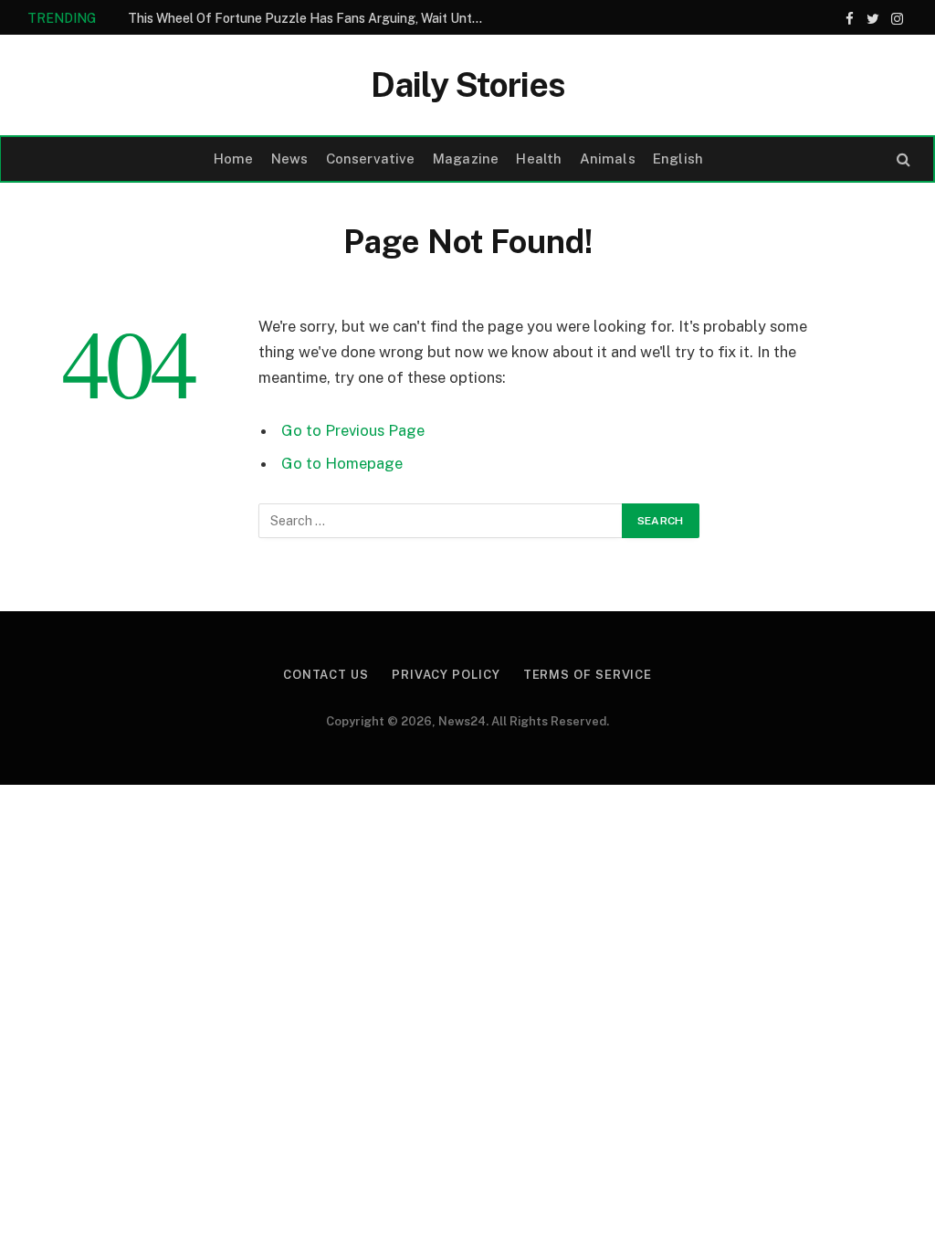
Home (234, 158)
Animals (608, 158)
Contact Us (326, 675)
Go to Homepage (342, 463)
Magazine (466, 158)
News (290, 158)
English (678, 158)
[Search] (901, 159)
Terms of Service (588, 675)
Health (539, 158)
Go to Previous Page (353, 430)
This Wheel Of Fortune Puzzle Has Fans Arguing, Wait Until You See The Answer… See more (310, 18)
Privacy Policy (446, 675)
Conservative (370, 158)
